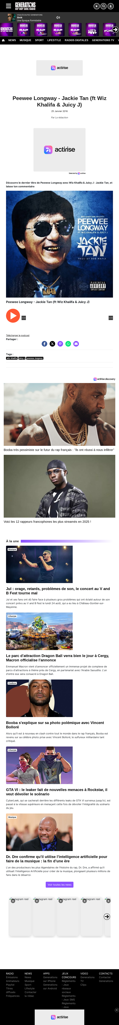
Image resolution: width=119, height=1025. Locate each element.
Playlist (10, 984)
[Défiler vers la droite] (107, 917)
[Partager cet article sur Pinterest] (59, 345)
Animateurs (12, 981)
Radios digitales (76, 40)
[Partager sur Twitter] (51, 345)
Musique (25, 40)
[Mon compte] (111, 6)
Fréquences (13, 995)
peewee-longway (35, 358)
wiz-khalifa (12, 358)
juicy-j (22, 358)
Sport (39, 40)
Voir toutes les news (59, 884)
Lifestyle (54, 40)
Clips (83, 984)
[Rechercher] (103, 6)
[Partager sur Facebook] (43, 345)
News (12, 40)
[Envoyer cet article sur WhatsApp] (67, 345)
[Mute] (58, 17)
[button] (20, 916)
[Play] (4, 27)
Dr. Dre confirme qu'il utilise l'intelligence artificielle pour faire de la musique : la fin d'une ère (56, 859)
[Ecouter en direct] (97, 6)
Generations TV (103, 40)
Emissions (12, 977)
